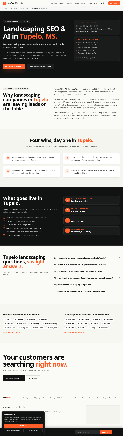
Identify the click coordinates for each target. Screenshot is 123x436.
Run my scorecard (12, 378)
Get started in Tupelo (13, 66)
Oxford (97, 320)
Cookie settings (33, 430)
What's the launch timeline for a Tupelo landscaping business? (80, 265)
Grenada (107, 324)
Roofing (44, 320)
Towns (84, 398)
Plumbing (20, 320)
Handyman (53, 328)
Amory (93, 328)
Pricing (77, 3)
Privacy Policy (14, 421)
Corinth (95, 324)
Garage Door (25, 328)
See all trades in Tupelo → (11, 332)
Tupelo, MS (24, 8)
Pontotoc (104, 328)
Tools (90, 3)
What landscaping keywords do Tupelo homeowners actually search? (83, 278)
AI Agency (36, 398)
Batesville (71, 328)
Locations (14, 8)
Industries (69, 3)
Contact (117, 398)
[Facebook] (16, 407)
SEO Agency (27, 398)
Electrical (32, 320)
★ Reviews (6, 407)
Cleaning (10, 324)
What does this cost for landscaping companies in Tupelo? (78, 271)
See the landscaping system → (74, 332)
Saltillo (82, 328)
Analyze (105, 432)
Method (83, 3)
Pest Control (23, 324)
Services (54, 3)
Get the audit (114, 3)
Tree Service (11, 328)
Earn (7, 397)
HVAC (8, 320)
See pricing (33, 378)
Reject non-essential (13, 430)
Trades (61, 3)
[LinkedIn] (24, 407)
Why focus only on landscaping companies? (72, 284)
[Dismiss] (121, 430)
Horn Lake (83, 324)
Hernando (109, 320)
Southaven (71, 320)
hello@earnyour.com (59, 412)
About (110, 398)
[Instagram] (20, 407)
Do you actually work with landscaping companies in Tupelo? (80, 258)
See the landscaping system (40, 66)
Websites (60, 398)
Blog (95, 3)
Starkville (71, 324)
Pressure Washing (51, 324)
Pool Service (39, 328)
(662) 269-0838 (47, 412)
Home (5, 8)
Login (103, 3)
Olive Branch (85, 320)
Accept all (23, 426)
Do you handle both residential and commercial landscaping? (80, 291)
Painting (36, 324)
